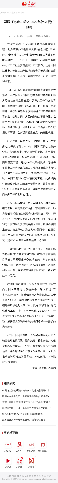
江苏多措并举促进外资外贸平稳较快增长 (22, 414)
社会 (22, 13)
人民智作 (30, 467)
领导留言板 (42, 451)
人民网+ (19, 451)
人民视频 (7, 467)
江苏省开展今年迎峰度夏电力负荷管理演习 (23, 419)
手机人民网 (31, 451)
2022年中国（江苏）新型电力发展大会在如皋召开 (27, 408)
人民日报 (7, 451)
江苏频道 (13, 13)
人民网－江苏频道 (42, 36)
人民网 (3, 13)
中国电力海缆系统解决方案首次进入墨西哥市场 (26, 390)
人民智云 (19, 467)
